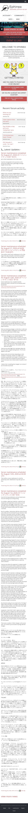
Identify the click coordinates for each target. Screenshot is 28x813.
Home (4, 808)
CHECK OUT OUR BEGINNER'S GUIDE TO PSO (14, 88)
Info (11, 19)
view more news (9, 796)
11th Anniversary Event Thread (8, 136)
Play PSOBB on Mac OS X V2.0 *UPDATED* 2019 (9, 128)
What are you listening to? (7, 113)
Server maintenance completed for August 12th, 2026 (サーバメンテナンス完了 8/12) (14, 278)
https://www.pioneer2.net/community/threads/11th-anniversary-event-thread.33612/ (13, 287)
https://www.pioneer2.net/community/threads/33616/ (13, 377)
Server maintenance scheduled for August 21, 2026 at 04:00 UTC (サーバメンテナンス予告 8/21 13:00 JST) (13, 249)
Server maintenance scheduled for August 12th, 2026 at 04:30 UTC (13, 474)
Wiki (18, 19)
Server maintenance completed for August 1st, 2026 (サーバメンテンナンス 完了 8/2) (13, 493)
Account (7, 15)
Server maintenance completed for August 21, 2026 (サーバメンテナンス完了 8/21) (14, 155)
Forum (14, 810)
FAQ (9, 808)
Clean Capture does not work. (9, 120)
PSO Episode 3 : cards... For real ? (8, 143)
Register (23, 808)
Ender (22, 241)
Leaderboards (16, 808)
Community (19, 15)
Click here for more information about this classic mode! (14, 33)
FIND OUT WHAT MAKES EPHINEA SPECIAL (14, 99)
